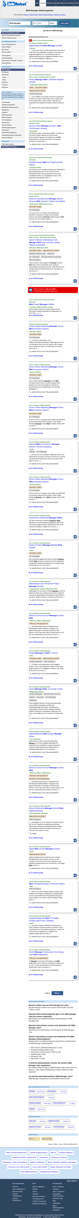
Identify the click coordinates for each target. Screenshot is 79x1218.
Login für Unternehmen (16, 1199)
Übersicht (15, 1186)
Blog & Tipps (60, 3)
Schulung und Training (59, 1157)
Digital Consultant (58, 1121)
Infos (77, 3)
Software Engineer (59, 14)
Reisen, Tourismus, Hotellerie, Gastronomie (62, 1162)
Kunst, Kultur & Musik (40, 1167)
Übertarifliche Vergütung (9, 132)
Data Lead (37, 1121)
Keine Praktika (6, 47)
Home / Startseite (58, 1186)
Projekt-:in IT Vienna (43, 653)
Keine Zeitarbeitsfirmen (9, 44)
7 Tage (4, 80)
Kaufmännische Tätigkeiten (49, 1172)
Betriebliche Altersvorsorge (10, 107)
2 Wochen (5, 82)
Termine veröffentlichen (17, 1195)
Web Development (63, 1103)
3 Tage (4, 77)
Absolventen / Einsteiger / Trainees (12, 60)
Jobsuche (56, 1189)
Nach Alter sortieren (8, 144)
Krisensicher (5, 122)
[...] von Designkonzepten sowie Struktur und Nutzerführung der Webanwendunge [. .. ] (44, 719)
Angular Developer (39, 1127)
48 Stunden (5, 74)
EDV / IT (32, 1139)
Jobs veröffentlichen (18, 1189)
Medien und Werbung (37, 1162)
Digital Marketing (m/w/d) (45, 46)
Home (37, 3)
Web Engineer (33, 14)
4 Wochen (5, 85)
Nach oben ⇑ (72, 1181)
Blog (54, 1201)
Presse (35, 1191)
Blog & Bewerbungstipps (58, 1206)
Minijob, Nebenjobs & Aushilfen (60, 1167)
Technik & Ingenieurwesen (38, 1152)
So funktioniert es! (38, 1199)
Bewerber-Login (51, 3)
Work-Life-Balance (7, 137)
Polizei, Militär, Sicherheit (29, 1172)
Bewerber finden (17, 1191)
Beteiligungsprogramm (9, 127)
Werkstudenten (6, 63)
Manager (26, 14)
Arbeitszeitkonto (7, 125)
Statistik (35, 1189)
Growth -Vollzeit (41, 304)
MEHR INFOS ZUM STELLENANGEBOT (45, 61)
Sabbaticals (5, 110)
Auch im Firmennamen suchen (11, 35)
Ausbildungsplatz (7, 58)
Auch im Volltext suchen (9, 38)
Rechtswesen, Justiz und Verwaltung (15, 1162)
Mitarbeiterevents (7, 115)
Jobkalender (56, 1203)
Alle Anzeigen (6, 69)
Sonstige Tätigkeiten (66, 1152)
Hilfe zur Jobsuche (58, 1191)
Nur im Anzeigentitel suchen (10, 33)
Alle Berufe (56, 1210)
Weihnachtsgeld (6, 117)
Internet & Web (47, 1139)
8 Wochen (5, 87)
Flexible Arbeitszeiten (8, 105)
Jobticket (4, 112)
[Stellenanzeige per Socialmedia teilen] (75, 68)
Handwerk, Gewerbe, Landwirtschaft (24, 1157)
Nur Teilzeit (5, 49)
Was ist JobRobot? (38, 1186)
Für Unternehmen (69, 3)
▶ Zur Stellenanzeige (36, 66)
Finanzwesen (44, 1157)
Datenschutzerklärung (39, 1203)
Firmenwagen (6, 102)
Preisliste (35, 1194)
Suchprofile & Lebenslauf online (58, 1195)
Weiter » (57, 993)
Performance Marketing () (45, 518)
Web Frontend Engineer (46, 14)
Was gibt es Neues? (39, 1196)
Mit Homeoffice (6, 52)
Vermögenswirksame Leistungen (11, 135)
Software (36, 1109)
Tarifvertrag (5, 130)
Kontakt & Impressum (39, 1201)
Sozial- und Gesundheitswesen (16, 1152)
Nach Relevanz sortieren (9, 147)
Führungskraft (6, 55)
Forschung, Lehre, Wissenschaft (18, 1167)
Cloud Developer (63, 1127)
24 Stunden (5, 72)
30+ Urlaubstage (7, 120)
